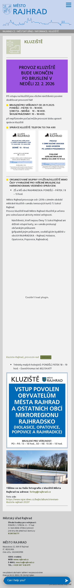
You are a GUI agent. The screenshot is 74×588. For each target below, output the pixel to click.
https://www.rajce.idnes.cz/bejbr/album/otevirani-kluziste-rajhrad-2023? (32, 501)
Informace (41, 31)
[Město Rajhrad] (25, 9)
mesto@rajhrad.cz (25, 562)
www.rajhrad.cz (21, 559)
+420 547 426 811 (21, 565)
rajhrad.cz (9, 31)
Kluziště (54, 31)
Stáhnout (46, 357)
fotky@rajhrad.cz (40, 492)
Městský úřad (25, 31)
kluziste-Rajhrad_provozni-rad (22, 357)
